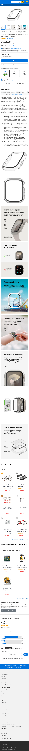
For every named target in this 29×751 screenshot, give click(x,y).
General (20, 94)
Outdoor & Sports (14, 94)
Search (25, 654)
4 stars (2, 638)
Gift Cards (3, 698)
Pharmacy (3, 704)
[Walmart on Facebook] (2, 738)
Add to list (8, 83)
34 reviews (11, 38)
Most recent (8, 648)
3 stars (2, 640)
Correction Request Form (8, 611)
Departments (6, 5)
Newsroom (3, 678)
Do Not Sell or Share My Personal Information (11, 726)
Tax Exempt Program (5, 713)
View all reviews (5, 632)
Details (11, 80)
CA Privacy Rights (5, 722)
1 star (3, 643)
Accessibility (4, 709)
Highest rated (17, 648)
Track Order (10, 667)
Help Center (23, 665)
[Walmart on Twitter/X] (5, 738)
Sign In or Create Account (10, 665)
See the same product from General (20, 539)
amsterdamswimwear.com (16, 48)
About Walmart (4, 674)
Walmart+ (3, 696)
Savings (17, 5)
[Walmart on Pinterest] (10, 738)
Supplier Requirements (6, 684)
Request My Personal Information (8, 724)
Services (12, 5)
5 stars (2, 637)
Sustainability (4, 682)
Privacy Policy (4, 720)
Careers (3, 676)
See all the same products (22, 598)
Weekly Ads (20, 667)
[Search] (23, 2)
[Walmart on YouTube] (7, 738)
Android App (4, 733)
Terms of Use (4, 718)
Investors (3, 680)
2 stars (2, 641)
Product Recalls (4, 711)
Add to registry (21, 83)
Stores (2, 691)
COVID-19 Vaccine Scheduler (7, 702)
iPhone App (3, 731)
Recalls (2, 707)
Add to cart (14, 61)
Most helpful (4, 651)
